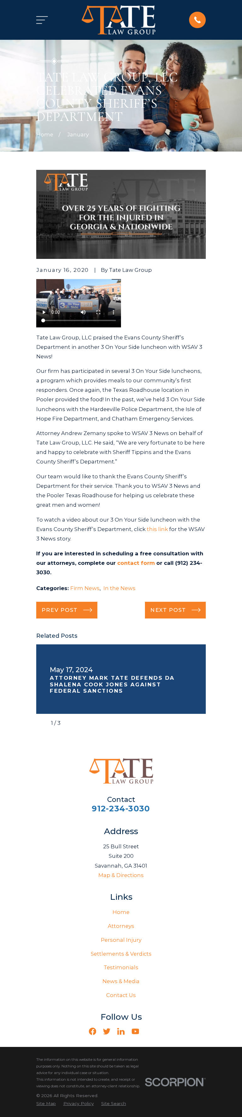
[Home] (118, 19)
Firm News (85, 588)
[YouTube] (135, 1031)
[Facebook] (92, 1031)
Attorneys (121, 926)
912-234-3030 (121, 808)
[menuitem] (46, 1104)
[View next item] (70, 723)
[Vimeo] (149, 1031)
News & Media (121, 981)
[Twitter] (106, 1031)
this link (157, 529)
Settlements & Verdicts (121, 954)
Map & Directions (121, 875)
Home (121, 912)
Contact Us (121, 995)
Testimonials (121, 967)
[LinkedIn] (120, 1031)
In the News (119, 588)
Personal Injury (121, 940)
